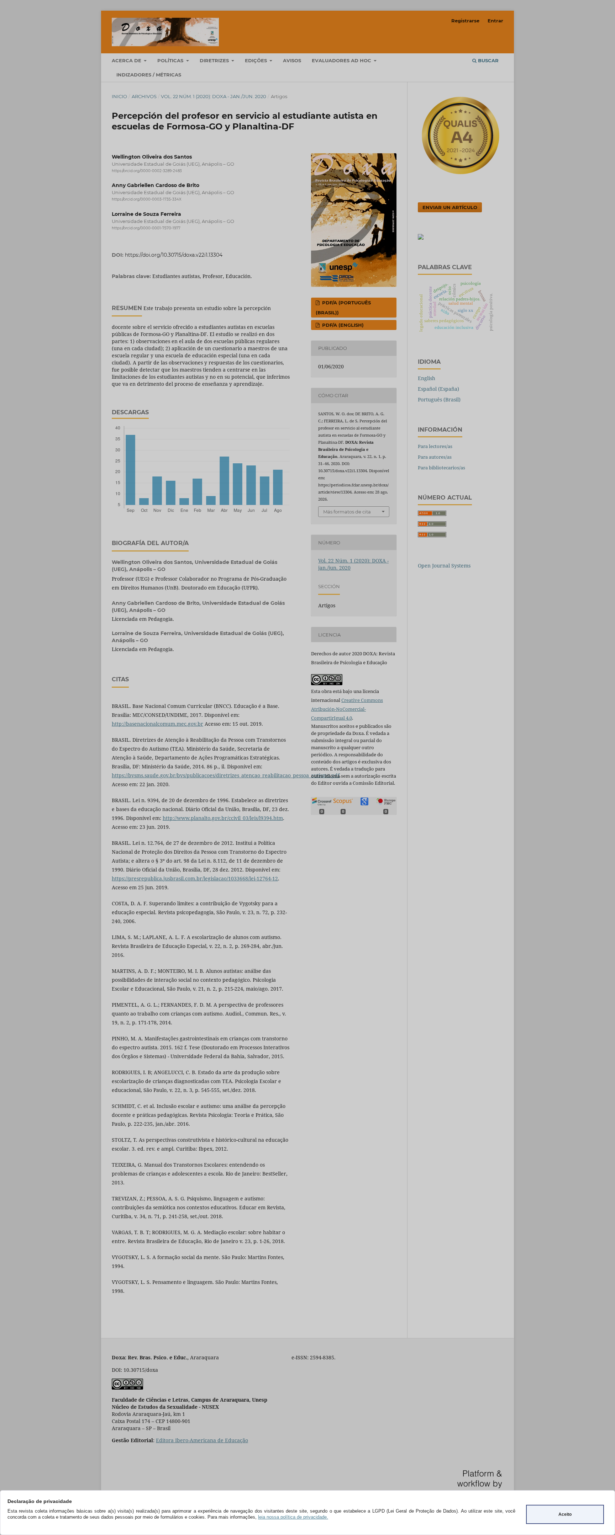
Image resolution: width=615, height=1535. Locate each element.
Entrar (495, 20)
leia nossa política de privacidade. (293, 1517)
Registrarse (465, 20)
